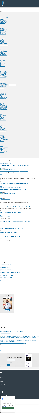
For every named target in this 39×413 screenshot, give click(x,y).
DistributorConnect (2, 16)
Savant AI (1, 18)
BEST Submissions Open (3, 105)
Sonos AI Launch (2, 40)
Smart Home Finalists (3, 34)
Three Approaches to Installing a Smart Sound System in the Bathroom (14, 183)
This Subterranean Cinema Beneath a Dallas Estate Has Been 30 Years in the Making (12, 339)
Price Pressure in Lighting (3, 72)
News (1, 168)
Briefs (1, 209)
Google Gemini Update (3, 98)
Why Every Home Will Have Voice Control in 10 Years (10, 212)
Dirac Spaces (2, 44)
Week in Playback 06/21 (3, 59)
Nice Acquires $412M (3, 54)
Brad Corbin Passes (2, 61)
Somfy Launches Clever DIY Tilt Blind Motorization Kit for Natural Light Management (17, 206)
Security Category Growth (3, 130)
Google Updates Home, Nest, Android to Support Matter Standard (13, 189)
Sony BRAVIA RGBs (2, 75)
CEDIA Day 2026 (2, 129)
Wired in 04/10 (2, 117)
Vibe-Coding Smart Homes (3, 93)
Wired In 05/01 (2, 96)
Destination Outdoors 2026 (3, 22)
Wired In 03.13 (2, 146)
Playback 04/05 (2, 126)
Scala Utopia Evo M (2, 50)
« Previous (1, 216)
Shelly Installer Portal (3, 74)
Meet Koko (1, 49)
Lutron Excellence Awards (3, 51)
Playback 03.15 (2, 145)
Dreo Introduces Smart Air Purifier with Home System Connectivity (13, 195)
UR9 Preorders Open (3, 137)
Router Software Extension (3, 87)
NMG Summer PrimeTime (3, 71)
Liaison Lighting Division (3, 102)
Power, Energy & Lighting (3, 64)
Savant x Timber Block (3, 128)
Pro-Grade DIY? (2, 149)
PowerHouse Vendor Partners (4, 147)
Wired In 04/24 (2, 104)
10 (7, 216)
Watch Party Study (2, 60)
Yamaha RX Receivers (3, 86)
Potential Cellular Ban (3, 77)
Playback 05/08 (2, 88)
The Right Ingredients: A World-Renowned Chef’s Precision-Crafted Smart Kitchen (12, 349)
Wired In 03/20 (2, 141)
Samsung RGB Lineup (3, 115)
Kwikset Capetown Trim (3, 265)
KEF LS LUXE (2, 41)
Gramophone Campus (3, 91)
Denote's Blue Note (2, 124)
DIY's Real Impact (2, 134)
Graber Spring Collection (3, 94)
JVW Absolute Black (2, 23)
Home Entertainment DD (3, 39)
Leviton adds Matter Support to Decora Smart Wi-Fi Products (12, 176)
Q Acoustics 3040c (2, 38)
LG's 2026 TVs (2, 152)
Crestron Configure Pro (3, 53)
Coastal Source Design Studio (4, 84)
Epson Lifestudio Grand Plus (4, 139)
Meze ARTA (1, 67)
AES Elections (2, 30)
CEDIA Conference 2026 (3, 120)
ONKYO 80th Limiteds (3, 32)
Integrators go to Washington (4, 24)
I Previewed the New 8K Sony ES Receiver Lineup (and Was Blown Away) (14, 165)
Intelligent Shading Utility (3, 151)
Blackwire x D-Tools (2, 19)
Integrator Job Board (2, 142)
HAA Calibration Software (3, 97)
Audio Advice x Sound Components (4, 56)
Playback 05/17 (2, 81)
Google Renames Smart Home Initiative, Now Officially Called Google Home (15, 201)
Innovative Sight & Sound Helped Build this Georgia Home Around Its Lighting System (13, 343)
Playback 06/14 (2, 65)
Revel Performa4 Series (3, 125)
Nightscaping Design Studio (3, 43)
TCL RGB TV (1, 110)
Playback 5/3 (2, 95)
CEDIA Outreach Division (3, 107)
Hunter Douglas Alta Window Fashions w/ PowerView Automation (10, 272)
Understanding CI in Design (3, 76)
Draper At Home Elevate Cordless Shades (6, 278)
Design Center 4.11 (2, 118)
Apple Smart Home (2, 42)
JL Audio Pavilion (2, 66)
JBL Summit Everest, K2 (3, 70)
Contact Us (1, 385)
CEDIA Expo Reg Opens (3, 123)
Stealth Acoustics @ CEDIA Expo (4, 17)
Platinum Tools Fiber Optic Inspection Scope (6, 269)
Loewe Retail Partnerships (3, 85)
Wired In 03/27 (2, 135)
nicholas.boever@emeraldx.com (4, 384)
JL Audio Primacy (2, 92)
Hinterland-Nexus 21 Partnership (4, 45)
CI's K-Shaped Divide (3, 114)
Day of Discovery (2, 82)
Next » (9, 216)
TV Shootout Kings (2, 48)
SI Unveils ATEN (2, 52)
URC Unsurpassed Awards (3, 63)
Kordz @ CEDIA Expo (3, 27)
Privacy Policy (4, 406)
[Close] (14, 397)
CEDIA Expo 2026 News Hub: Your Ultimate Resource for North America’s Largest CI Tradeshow (15, 221)
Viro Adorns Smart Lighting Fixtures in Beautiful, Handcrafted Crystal (14, 171)
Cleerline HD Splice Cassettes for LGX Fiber (6, 275)
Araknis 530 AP (2, 136)
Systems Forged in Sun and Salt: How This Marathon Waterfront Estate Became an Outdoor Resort (15, 334)
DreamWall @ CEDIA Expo (3, 29)
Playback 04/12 (2, 116)
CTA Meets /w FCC (2, 99)
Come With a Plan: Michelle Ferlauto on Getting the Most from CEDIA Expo (11, 228)
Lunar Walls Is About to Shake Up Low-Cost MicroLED (8, 232)
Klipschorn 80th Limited (3, 31)
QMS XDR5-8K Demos (3, 28)
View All (1, 280)
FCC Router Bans (2, 138)
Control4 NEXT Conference (3, 21)
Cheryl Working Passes (3, 73)
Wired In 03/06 (2, 150)
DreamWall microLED (3, 113)
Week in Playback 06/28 (3, 55)
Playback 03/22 (2, 140)
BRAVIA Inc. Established (3, 131)
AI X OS (1, 62)
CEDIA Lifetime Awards (3, 20)
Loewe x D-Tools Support (3, 106)
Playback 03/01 (2, 156)
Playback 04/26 (2, 103)
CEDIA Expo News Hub (3, 83)
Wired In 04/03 (2, 127)
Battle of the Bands (2, 119)
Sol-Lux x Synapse (2, 148)
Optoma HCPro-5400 (3, 108)
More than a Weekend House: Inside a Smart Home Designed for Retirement (11, 331)
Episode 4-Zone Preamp (3, 109)
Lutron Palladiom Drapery (3, 33)
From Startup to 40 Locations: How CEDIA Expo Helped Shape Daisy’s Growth (12, 236)
